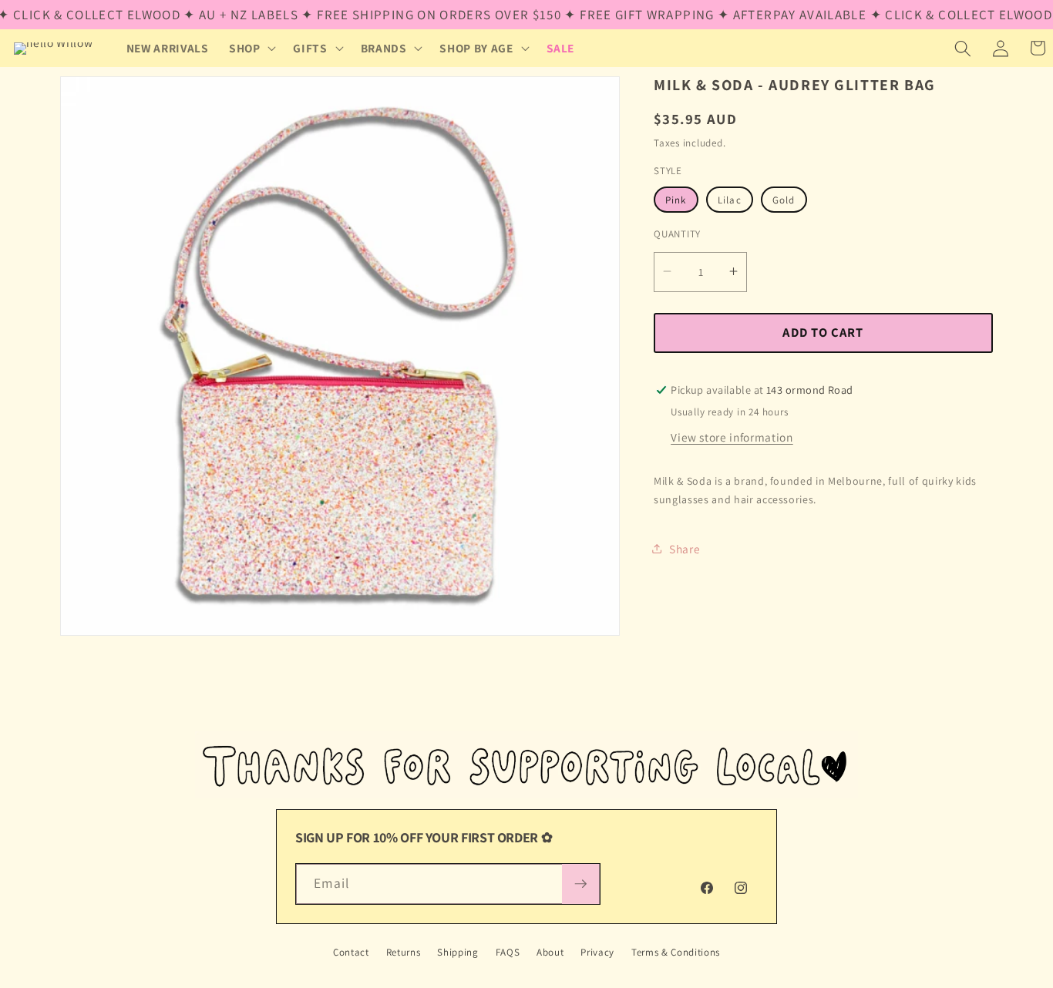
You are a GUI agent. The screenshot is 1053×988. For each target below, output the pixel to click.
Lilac (730, 199)
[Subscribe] (580, 884)
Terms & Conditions (675, 952)
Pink (675, 199)
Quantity (677, 233)
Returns (403, 952)
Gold (783, 199)
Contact (351, 952)
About (550, 952)
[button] (251, 48)
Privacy (597, 952)
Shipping (457, 952)
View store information (732, 436)
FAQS (508, 952)
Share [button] (684, 548)
